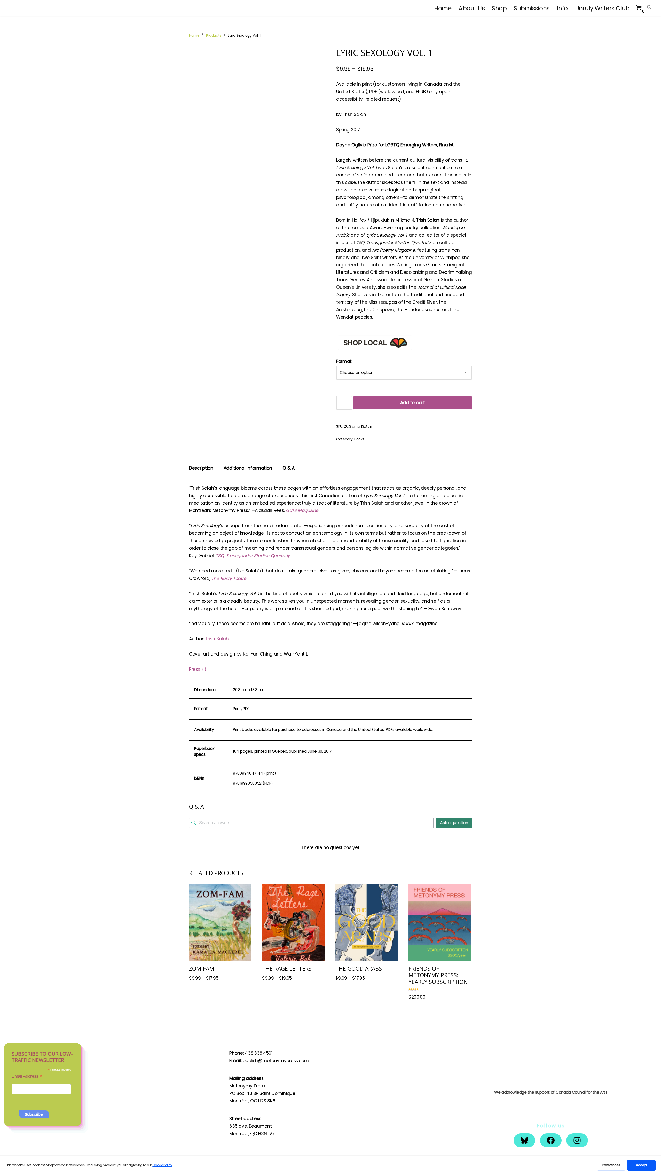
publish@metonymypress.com (276, 1060)
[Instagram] (577, 1140)
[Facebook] (551, 1140)
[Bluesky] (524, 1140)
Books (359, 439)
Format (344, 361)
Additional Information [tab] (248, 468)
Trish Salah (217, 639)
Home (442, 8)
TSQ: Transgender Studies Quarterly (253, 556)
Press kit (197, 669)
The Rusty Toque (228, 578)
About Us (472, 8)
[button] (649, 7)
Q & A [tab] (288, 468)
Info (562, 8)
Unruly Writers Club (602, 8)
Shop (499, 8)
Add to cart (412, 403)
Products (214, 35)
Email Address (27, 1076)
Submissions (532, 8)
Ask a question (454, 823)
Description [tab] (201, 468)
